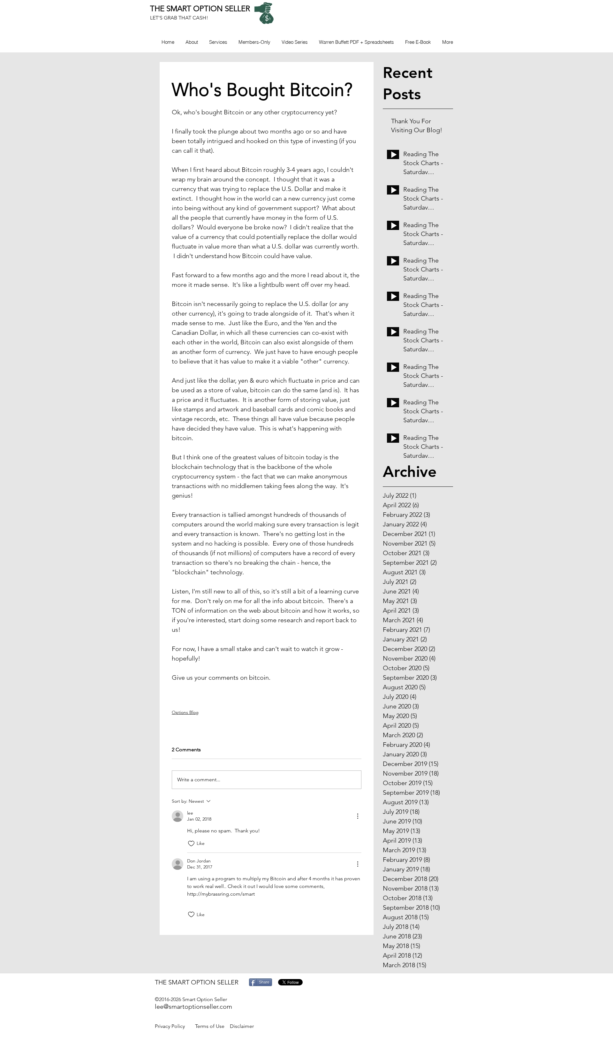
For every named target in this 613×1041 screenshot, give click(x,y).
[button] (254, 42)
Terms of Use (209, 1026)
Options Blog (185, 712)
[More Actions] (357, 816)
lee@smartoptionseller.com (193, 1006)
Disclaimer (242, 1026)
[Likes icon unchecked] (191, 843)
